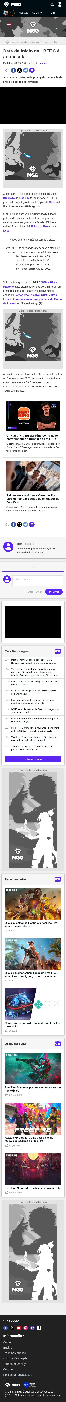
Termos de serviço (15, 1364)
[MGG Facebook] (5, 1328)
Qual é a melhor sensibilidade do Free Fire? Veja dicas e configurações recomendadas (31, 975)
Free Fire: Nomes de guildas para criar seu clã (32, 1188)
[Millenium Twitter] (12, 1328)
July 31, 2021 (43, 268)
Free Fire (47, 42)
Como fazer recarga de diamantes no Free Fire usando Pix (33, 1025)
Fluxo (46, 226)
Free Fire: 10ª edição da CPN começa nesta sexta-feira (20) (33, 692)
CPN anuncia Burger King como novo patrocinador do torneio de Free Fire (32, 437)
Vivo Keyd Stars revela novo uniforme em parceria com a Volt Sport (32, 748)
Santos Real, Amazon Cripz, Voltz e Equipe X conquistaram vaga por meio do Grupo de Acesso (32, 299)
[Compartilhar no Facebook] (13, 70)
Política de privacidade (17, 1374)
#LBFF (12, 248)
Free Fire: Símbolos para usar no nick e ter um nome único (33, 1089)
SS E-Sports (34, 226)
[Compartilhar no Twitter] (19, 70)
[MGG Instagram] (25, 1328)
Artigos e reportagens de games (26, 42)
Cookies (8, 1369)
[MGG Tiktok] (39, 1328)
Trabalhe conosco (14, 1353)
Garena (53, 202)
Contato (8, 1342)
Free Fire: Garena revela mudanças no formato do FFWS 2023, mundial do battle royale (35, 729)
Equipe (7, 1347)
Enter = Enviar (35, 592)
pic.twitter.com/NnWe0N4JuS (33, 260)
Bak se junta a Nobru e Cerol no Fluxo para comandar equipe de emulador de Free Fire (32, 499)
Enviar (55, 592)
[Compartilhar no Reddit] (25, 70)
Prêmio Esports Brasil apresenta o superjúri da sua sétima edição (34, 720)
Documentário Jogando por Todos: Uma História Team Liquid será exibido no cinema (33, 661)
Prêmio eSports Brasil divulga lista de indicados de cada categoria (35, 683)
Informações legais (15, 1358)
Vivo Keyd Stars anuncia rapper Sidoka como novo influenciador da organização (34, 738)
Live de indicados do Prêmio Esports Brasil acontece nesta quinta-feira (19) (32, 701)
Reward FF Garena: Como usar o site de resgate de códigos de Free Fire (29, 1139)
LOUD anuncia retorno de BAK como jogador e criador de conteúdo (35, 711)
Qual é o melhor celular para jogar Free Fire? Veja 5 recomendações (32, 925)
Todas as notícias (33, 759)
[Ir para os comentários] (32, 70)
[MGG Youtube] (19, 1328)
